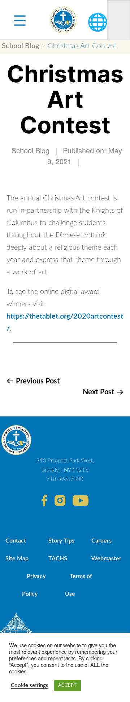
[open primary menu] (20, 19)
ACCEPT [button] (67, 685)
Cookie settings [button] (29, 685)
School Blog (20, 46)
